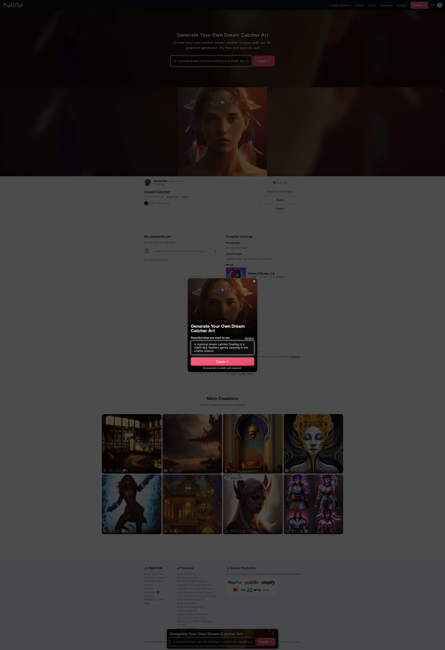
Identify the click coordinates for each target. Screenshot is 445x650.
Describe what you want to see (210, 337)
